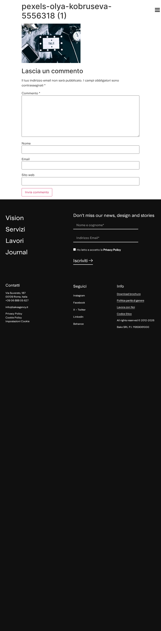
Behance (78, 323)
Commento (31, 93)
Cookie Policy (13, 317)
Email (26, 159)
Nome (26, 143)
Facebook (79, 302)
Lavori (14, 240)
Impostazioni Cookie (17, 321)
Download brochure (129, 293)
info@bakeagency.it (16, 307)
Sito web (28, 175)
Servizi (15, 229)
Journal (16, 252)
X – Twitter (79, 309)
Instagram (79, 295)
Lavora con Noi (126, 307)
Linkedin (78, 316)
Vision (14, 218)
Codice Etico (124, 313)
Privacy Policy (112, 249)
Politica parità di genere (130, 300)
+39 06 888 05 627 (16, 300)
